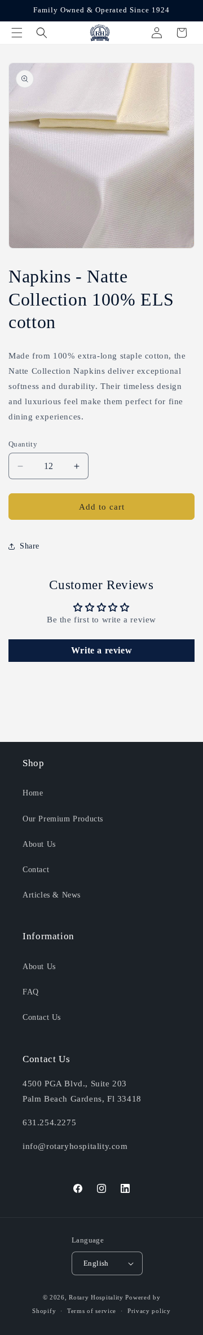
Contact (36, 869)
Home (33, 793)
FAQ (31, 992)
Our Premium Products (63, 819)
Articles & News (52, 895)
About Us (39, 844)
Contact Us (42, 1017)
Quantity (22, 444)
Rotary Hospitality (96, 1297)
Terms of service (91, 1310)
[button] (17, 32)
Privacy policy (149, 1310)
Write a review (101, 650)
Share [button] (29, 546)
